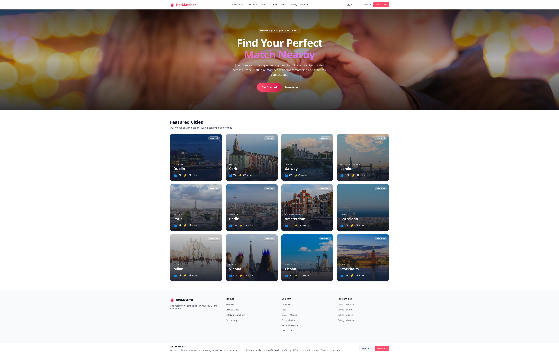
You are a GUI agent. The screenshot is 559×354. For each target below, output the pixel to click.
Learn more (288, 181)
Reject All (279, 198)
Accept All (280, 190)
